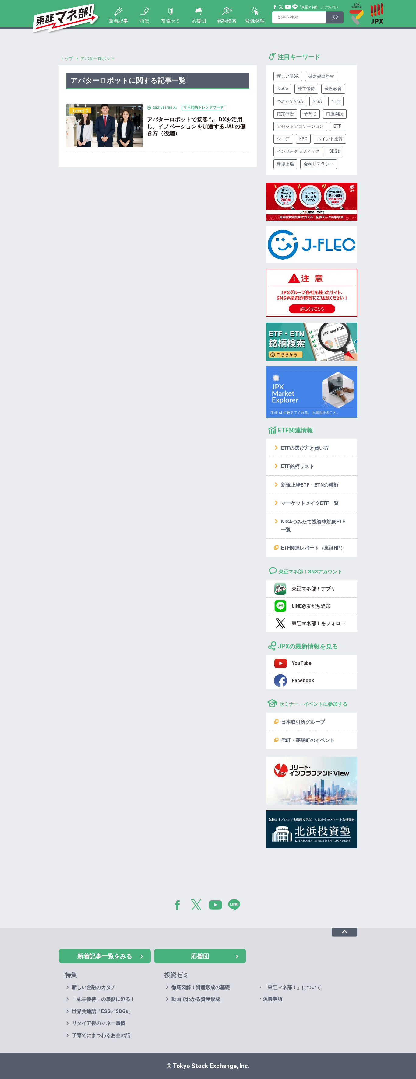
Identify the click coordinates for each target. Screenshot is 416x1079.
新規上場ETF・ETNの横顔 (309, 485)
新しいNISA (288, 76)
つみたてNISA (290, 101)
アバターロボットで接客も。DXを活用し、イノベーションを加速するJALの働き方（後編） (196, 126)
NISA (317, 101)
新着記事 (118, 21)
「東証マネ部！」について (317, 7)
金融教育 (333, 88)
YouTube (288, 7)
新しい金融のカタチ (94, 987)
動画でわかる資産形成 (195, 999)
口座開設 (334, 113)
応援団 (199, 21)
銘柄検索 (227, 21)
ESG (303, 138)
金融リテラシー (318, 164)
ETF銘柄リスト (297, 466)
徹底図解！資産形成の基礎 (200, 987)
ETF (337, 126)
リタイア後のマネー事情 (98, 1023)
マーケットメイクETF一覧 (310, 503)
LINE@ (236, 906)
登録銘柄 (255, 21)
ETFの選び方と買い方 (305, 448)
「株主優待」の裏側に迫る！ (103, 999)
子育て (310, 113)
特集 (145, 21)
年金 (336, 101)
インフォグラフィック (298, 151)
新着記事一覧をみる (104, 956)
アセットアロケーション (300, 126)
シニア (283, 138)
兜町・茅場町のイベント (308, 740)
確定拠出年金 (321, 76)
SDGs (334, 151)
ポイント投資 (330, 138)
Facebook (275, 7)
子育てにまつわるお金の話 (101, 1035)
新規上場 (285, 164)
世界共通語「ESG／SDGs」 (102, 1011)
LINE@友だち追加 (311, 606)
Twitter (281, 7)
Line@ (295, 7)
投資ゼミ (170, 21)
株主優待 (306, 88)
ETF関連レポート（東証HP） (313, 548)
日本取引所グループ (303, 722)
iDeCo (282, 88)
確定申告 (285, 113)
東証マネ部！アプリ (314, 589)
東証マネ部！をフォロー (318, 623)
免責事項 (272, 999)
